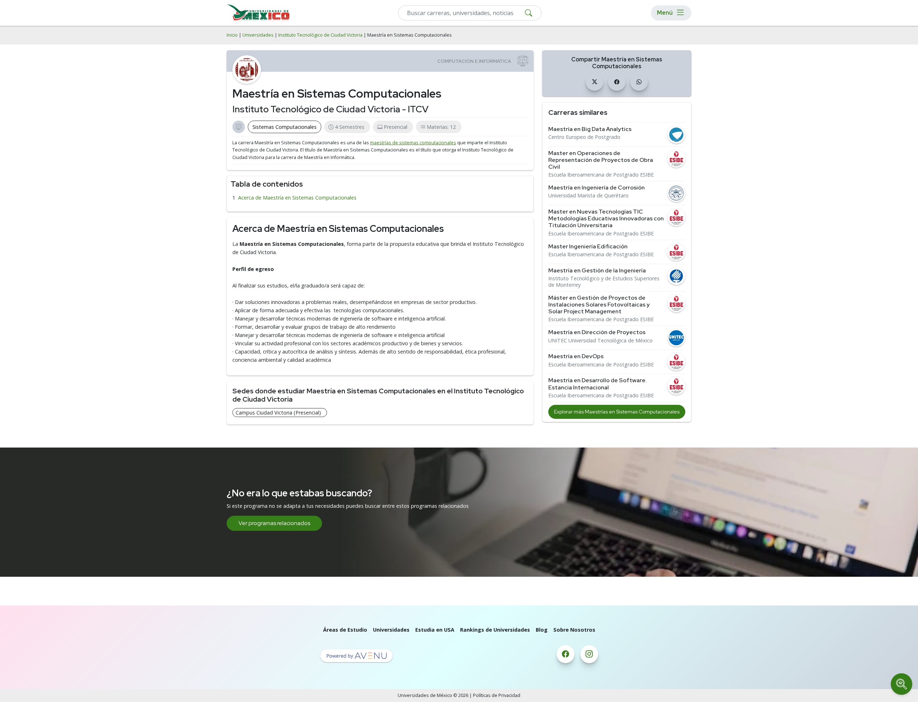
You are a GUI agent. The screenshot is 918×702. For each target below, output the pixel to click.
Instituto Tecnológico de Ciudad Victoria (320, 35)
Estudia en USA (434, 629)
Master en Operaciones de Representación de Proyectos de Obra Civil (600, 160)
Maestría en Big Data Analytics (589, 129)
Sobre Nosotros (574, 629)
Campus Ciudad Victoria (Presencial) (278, 412)
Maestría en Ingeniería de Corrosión (596, 187)
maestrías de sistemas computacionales (413, 143)
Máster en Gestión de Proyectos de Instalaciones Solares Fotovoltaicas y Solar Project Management (599, 304)
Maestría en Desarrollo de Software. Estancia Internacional (597, 383)
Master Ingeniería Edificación (588, 246)
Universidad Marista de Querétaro (588, 195)
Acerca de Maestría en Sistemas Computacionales (297, 197)
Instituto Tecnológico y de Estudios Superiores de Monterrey (603, 281)
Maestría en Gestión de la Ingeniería (597, 270)
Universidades (258, 35)
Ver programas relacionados (274, 523)
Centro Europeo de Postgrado (584, 137)
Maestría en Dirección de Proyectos (596, 332)
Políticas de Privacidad (496, 695)
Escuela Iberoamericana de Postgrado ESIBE (601, 175)
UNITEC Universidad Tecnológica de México (600, 340)
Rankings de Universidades (495, 629)
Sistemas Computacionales (284, 126)
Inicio (232, 35)
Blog (542, 629)
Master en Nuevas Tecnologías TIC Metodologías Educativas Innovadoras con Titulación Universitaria (606, 218)
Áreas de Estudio (345, 629)
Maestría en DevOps (576, 356)
